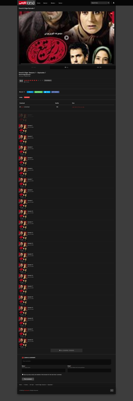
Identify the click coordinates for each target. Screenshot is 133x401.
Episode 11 (30, 222)
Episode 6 (30, 168)
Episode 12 (30, 233)
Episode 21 (30, 329)
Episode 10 (30, 211)
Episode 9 (30, 201)
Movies (53, 3)
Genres (45, 3)
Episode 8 (30, 190)
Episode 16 (30, 275)
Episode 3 (30, 136)
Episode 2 (30, 126)
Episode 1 (30, 115)
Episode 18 (30, 297)
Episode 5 (30, 158)
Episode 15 (30, 265)
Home (38, 3)
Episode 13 (30, 243)
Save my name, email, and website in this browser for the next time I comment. (43, 375)
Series (60, 3)
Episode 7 (30, 179)
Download (27, 97)
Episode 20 (30, 318)
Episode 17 (30, 286)
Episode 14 (30, 254)
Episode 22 (30, 340)
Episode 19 (30, 308)
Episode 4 (30, 147)
